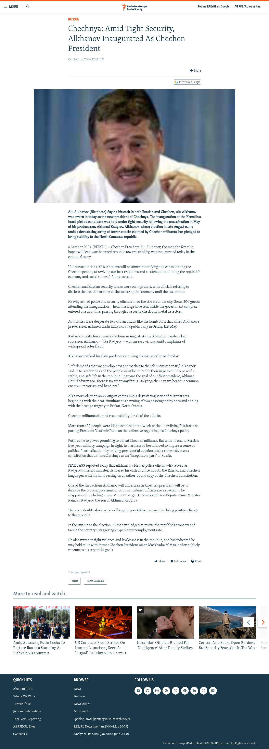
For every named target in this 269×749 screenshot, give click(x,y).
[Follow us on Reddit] (147, 690)
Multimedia (82, 711)
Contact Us (20, 734)
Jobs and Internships (27, 711)
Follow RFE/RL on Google (214, 6)
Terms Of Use (22, 704)
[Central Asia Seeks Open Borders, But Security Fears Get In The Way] (227, 622)
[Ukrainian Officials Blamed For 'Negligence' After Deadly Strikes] (165, 622)
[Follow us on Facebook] (185, 690)
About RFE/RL (22, 689)
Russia (73, 19)
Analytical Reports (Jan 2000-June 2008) (101, 734)
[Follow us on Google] (166, 690)
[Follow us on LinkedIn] (194, 690)
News (78, 689)
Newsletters (82, 704)
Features (79, 696)
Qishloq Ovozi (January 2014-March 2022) (102, 719)
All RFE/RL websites (247, 6)
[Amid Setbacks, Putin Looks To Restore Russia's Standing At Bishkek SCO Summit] (41, 622)
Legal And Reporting (27, 719)
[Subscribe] (213, 690)
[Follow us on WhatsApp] (203, 690)
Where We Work (24, 696)
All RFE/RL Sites (24, 726)
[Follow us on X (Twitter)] (175, 690)
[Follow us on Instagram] (157, 690)
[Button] (195, 70)
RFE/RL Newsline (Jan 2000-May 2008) (101, 726)
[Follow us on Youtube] (138, 690)
